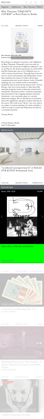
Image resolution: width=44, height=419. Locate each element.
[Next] (42, 149)
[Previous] (1, 149)
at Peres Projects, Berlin (10, 123)
